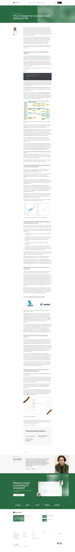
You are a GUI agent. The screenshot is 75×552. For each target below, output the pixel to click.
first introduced (37, 56)
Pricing (34, 2)
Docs (44, 2)
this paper (35, 291)
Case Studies (38, 2)
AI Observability (15, 536)
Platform (30, 2)
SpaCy (29, 394)
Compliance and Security (16, 538)
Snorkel (33, 57)
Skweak (31, 311)
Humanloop (26, 373)
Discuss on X (25, 452)
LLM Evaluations (15, 533)
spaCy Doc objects (33, 329)
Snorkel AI (28, 58)
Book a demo (59, 2)
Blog (42, 2)
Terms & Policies (25, 546)
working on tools (35, 373)
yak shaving (39, 359)
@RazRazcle (28, 468)
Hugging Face (34, 394)
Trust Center (25, 536)
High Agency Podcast (36, 538)
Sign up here (25, 425)
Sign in (55, 2)
